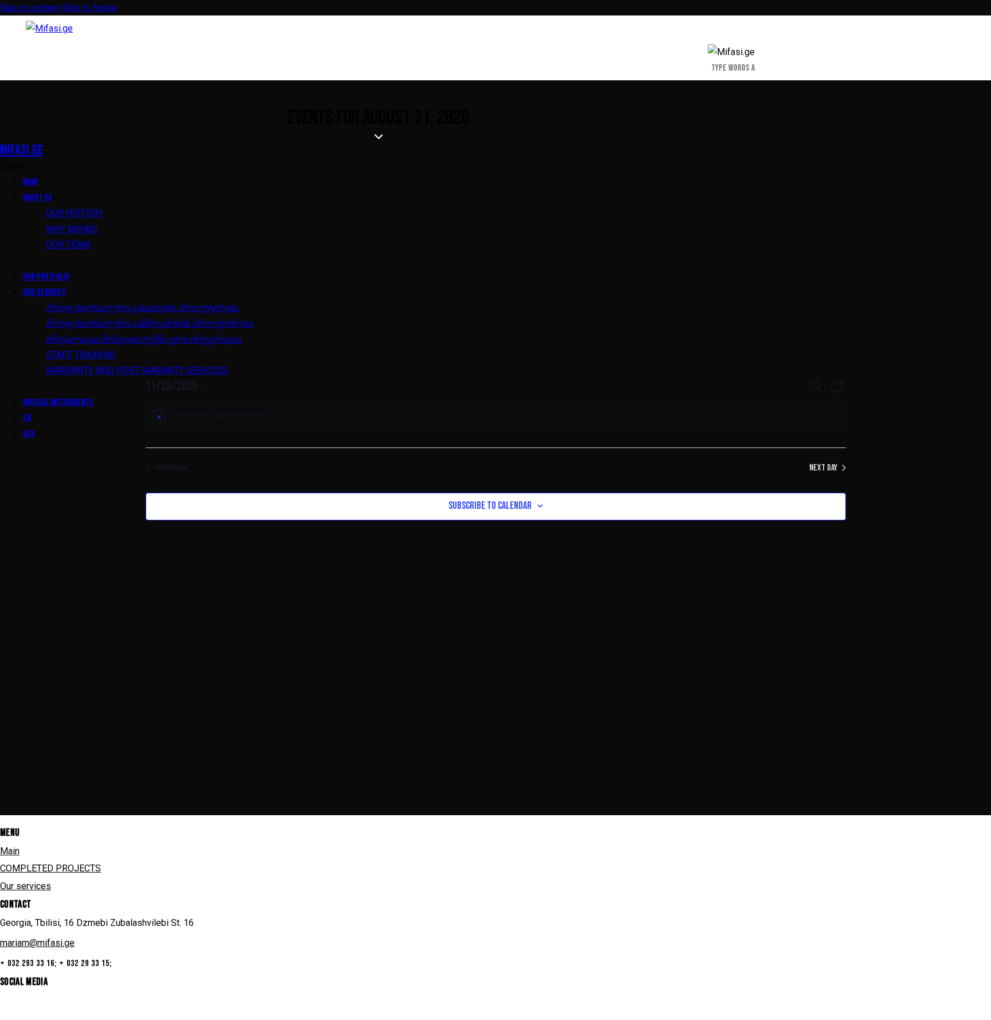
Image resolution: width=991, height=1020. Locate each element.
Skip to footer (90, 7)
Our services (25, 886)
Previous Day (171, 468)
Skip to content (30, 7)
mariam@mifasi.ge (37, 942)
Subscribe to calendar (490, 506)
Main (9, 851)
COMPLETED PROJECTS (50, 868)
